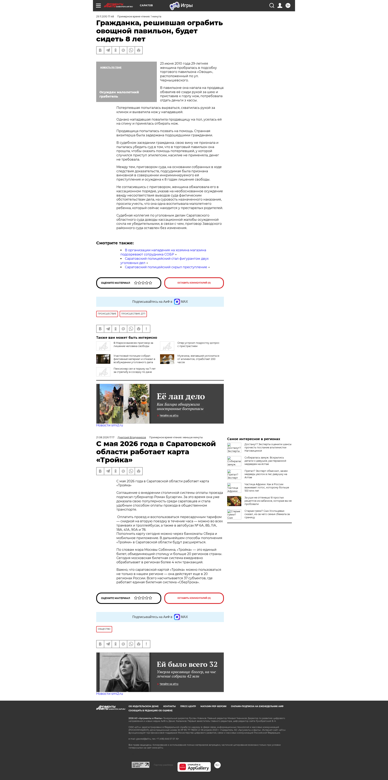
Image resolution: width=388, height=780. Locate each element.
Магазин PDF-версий (213, 706)
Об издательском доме (144, 706)
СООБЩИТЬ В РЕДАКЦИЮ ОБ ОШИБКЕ (151, 710)
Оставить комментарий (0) (194, 283)
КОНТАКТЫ (169, 706)
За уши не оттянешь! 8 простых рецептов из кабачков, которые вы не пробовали (268, 501)
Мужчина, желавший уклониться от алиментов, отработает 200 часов (198, 359)
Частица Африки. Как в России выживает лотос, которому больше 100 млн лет (267, 487)
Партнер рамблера (163, 765)
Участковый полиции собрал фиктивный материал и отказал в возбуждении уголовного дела (134, 359)
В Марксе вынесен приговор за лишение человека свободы (133, 344)
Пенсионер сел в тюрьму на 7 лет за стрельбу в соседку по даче (135, 370)
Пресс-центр (188, 706)
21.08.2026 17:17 (105, 437)
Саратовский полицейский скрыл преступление (166, 267)
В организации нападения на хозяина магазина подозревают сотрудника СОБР (163, 252)
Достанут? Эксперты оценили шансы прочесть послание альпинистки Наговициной (268, 447)
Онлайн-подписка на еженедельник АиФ (257, 706)
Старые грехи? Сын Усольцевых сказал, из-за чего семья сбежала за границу (267, 514)
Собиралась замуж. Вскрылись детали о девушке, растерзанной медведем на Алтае (265, 461)
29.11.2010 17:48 (105, 16)
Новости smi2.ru (109, 425)
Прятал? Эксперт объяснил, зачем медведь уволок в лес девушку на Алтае (266, 474)
